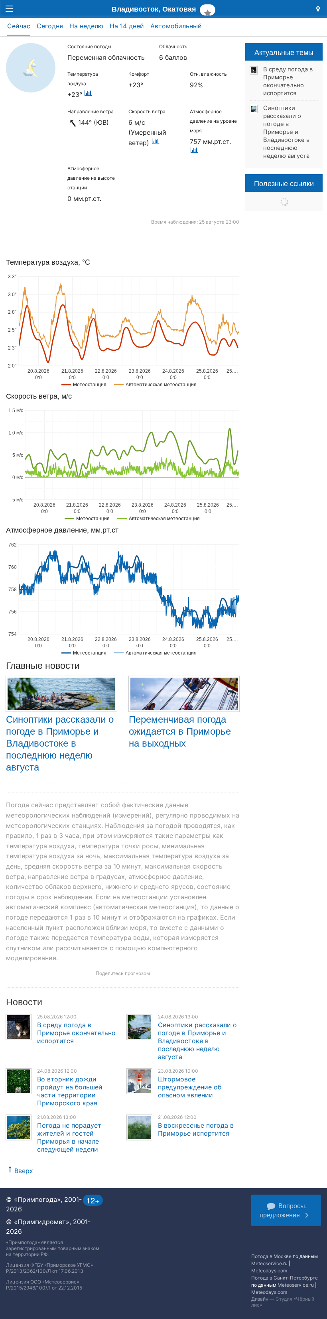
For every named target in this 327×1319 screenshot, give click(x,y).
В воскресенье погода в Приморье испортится (196, 1129)
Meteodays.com (269, 1271)
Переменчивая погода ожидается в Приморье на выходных (180, 730)
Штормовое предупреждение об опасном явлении (189, 1087)
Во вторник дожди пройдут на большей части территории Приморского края (69, 1091)
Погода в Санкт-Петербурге (284, 1278)
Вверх (23, 1171)
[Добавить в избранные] (207, 10)
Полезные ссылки (284, 183)
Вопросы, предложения (283, 1210)
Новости (24, 1001)
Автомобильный (176, 26)
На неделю (86, 26)
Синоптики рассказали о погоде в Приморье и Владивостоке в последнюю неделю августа (60, 742)
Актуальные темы (283, 52)
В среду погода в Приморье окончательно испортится (76, 1033)
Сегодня (50, 26)
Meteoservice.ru (269, 1263)
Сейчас (18, 26)
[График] (88, 94)
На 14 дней (127, 26)
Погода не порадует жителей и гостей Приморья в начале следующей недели (69, 1137)
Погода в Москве (271, 1256)
